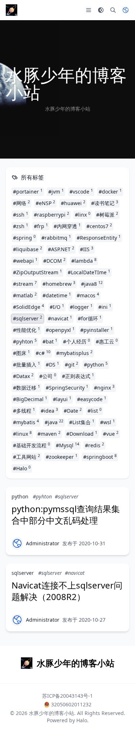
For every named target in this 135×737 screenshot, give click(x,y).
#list (94, 410)
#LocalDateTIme (89, 272)
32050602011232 (71, 704)
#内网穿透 (67, 226)
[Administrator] (17, 543)
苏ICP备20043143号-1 (67, 695)
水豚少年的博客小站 (51, 713)
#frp (41, 226)
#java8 (92, 283)
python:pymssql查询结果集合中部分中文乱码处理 (66, 514)
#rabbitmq (56, 237)
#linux (22, 433)
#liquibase (27, 249)
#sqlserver (27, 318)
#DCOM (54, 260)
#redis (94, 445)
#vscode (81, 191)
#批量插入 (26, 364)
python (20, 496)
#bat (49, 341)
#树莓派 (107, 214)
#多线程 (24, 410)
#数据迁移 (26, 387)
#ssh (20, 214)
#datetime (56, 295)
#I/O (57, 306)
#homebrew (58, 283)
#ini (104, 306)
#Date (73, 410)
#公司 (47, 375)
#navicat (60, 318)
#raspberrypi (51, 214)
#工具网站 (26, 456)
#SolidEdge (28, 306)
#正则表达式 (78, 375)
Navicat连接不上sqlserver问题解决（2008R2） (67, 591)
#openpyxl (60, 329)
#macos (88, 295)
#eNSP (45, 203)
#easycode (91, 399)
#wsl (107, 422)
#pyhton (25, 341)
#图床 (21, 352)
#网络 (21, 203)
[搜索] (113, 10)
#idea (49, 410)
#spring (24, 237)
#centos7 (99, 226)
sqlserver (23, 572)
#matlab (25, 295)
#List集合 (81, 422)
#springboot (100, 456)
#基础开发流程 (31, 445)
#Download (81, 433)
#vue (110, 433)
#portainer (27, 191)
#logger (81, 306)
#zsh (20, 226)
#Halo (22, 468)
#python (96, 364)
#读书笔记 (104, 203)
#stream (25, 283)
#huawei (73, 203)
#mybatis (26, 422)
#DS (52, 364)
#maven (48, 433)
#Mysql (67, 445)
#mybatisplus (74, 352)
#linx (82, 214)
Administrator (42, 543)
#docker (110, 191)
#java (54, 422)
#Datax (23, 375)
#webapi (25, 260)
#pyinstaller (96, 329)
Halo (81, 720)
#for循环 (90, 318)
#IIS (86, 249)
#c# (43, 352)
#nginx (104, 387)
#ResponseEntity (99, 237)
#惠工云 (107, 341)
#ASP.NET (61, 249)
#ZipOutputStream (37, 272)
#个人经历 (76, 341)
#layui (62, 399)
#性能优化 (26, 329)
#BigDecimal (30, 399)
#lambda (83, 260)
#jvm (56, 191)
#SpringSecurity (67, 387)
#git (71, 364)
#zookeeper (61, 456)
